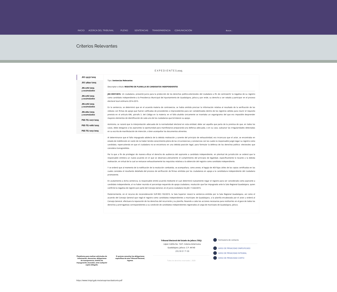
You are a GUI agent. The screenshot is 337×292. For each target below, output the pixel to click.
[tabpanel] (181, 144)
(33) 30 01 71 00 (182, 251)
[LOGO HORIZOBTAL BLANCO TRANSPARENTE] (89, 5)
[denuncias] (92, 237)
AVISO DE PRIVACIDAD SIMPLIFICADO (234, 248)
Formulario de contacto (228, 240)
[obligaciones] (130, 237)
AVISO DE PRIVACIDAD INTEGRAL (232, 253)
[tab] (90, 77)
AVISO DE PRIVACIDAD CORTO (231, 258)
